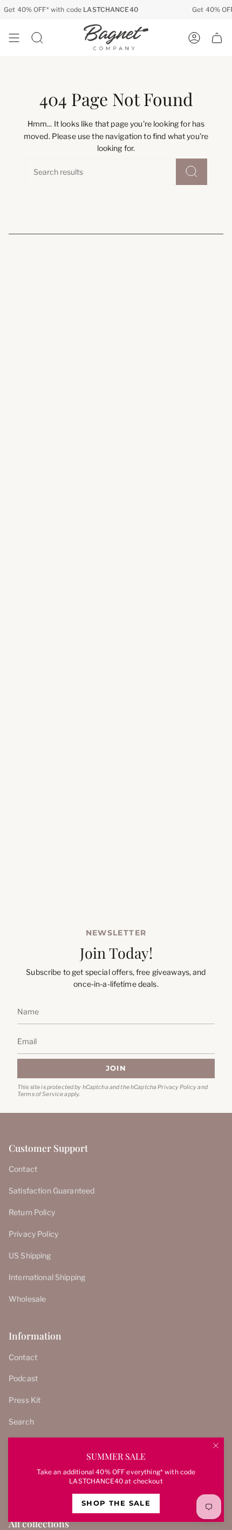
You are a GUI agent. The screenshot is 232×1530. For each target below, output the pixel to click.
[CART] (217, 37)
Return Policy (32, 1212)
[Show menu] (14, 37)
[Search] (191, 172)
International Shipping (47, 1277)
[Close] (215, 1445)
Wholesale (27, 1298)
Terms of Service (40, 1094)
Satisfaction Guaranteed (51, 1190)
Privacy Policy (177, 1087)
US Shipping (30, 1255)
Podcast (23, 1378)
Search (21, 1421)
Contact (23, 1168)
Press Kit (24, 1399)
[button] (37, 37)
